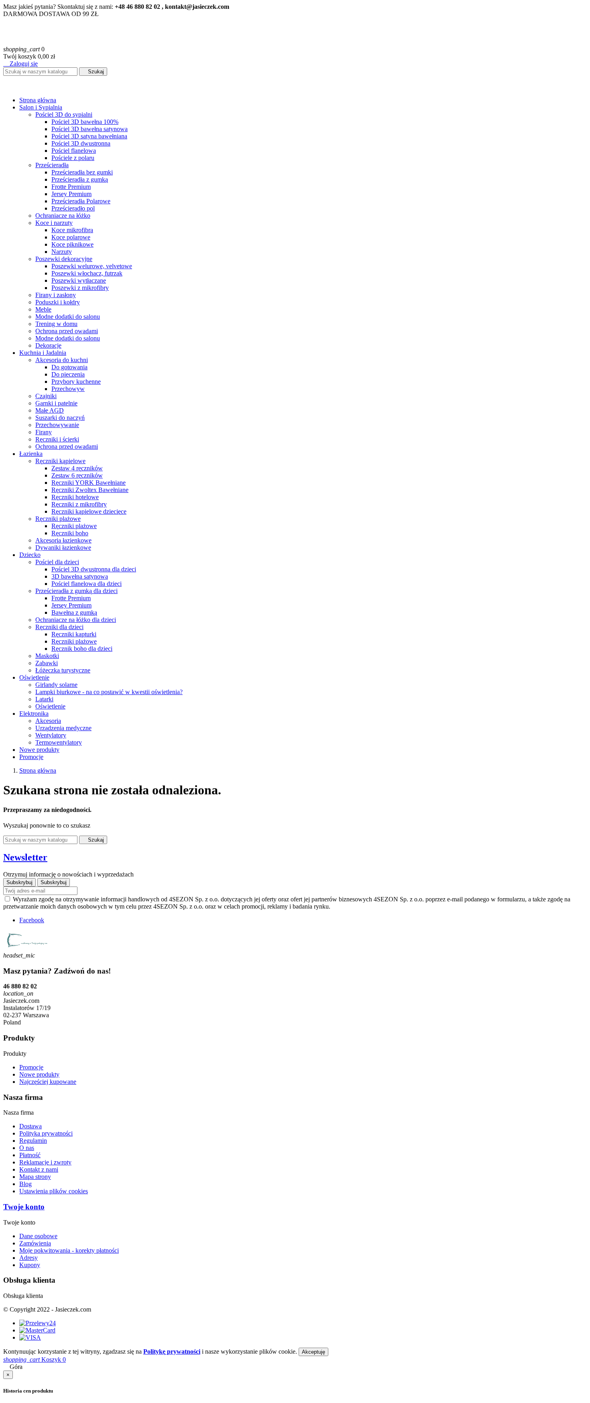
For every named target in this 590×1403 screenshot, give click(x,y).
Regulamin (33, 1140)
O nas (26, 1147)
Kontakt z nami (38, 1169)
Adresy (28, 1257)
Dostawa (30, 1126)
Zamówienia (35, 1243)
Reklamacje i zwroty (45, 1162)
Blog (25, 1183)
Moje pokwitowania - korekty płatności (69, 1250)
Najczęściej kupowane (47, 1081)
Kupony (29, 1264)
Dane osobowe (38, 1236)
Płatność (30, 1155)
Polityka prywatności (46, 1133)
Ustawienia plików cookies (53, 1191)
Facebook (31, 920)
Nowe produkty (39, 1074)
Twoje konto (24, 1207)
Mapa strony (35, 1176)
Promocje (31, 1067)
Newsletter (25, 857)
